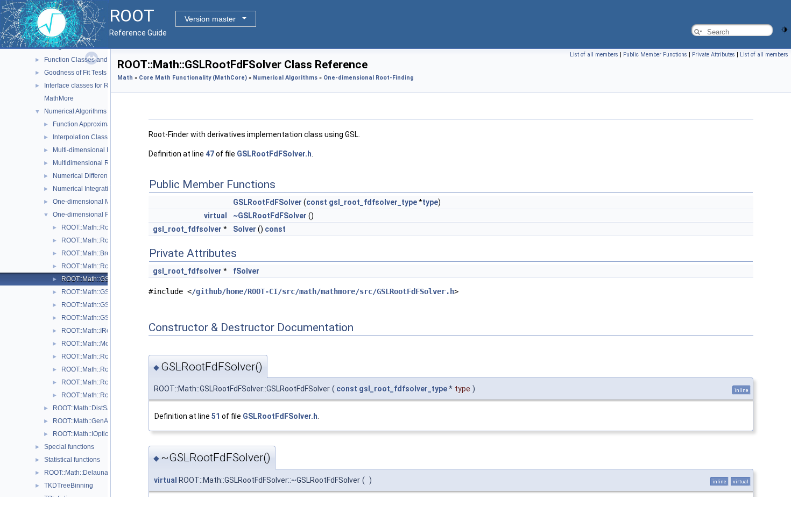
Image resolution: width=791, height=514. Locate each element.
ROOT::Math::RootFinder (97, 369)
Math (125, 77)
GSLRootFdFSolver (267, 202)
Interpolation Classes (84, 137)
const (316, 202)
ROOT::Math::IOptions (84, 434)
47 (210, 153)
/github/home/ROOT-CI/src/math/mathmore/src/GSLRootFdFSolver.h (323, 291)
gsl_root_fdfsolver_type (373, 202)
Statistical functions (72, 459)
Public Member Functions (655, 54)
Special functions (69, 447)
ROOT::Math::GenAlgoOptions (96, 421)
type (430, 202)
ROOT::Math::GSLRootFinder (103, 292)
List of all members (594, 54)
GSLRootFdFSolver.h (274, 153)
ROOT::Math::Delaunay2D (82, 472)
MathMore (59, 98)
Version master (210, 19)
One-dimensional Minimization (97, 201)
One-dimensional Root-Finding (98, 214)
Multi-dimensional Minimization (98, 150)
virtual (215, 215)
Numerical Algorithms (75, 111)
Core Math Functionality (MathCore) (193, 77)
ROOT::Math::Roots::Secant (101, 382)
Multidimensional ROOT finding (98, 163)
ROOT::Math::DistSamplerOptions (101, 408)
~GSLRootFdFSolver (270, 215)
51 (215, 416)
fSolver (246, 271)
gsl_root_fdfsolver (187, 229)
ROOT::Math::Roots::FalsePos (104, 266)
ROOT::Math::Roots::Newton (102, 356)
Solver (244, 229)
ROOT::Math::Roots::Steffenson (106, 395)
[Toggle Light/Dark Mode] (784, 28)
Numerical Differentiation (89, 176)
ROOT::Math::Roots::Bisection (104, 227)
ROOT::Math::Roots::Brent (98, 240)
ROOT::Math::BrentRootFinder (105, 253)
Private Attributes (713, 54)
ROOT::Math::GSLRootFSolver (105, 318)
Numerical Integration (84, 188)
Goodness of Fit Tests (75, 72)
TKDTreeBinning (68, 485)
